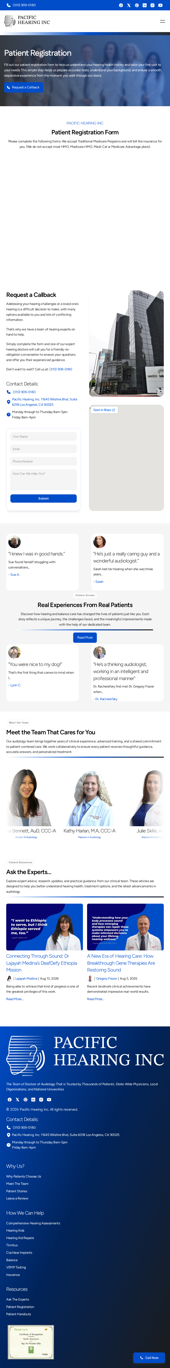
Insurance (13, 1275)
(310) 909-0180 (23, 5)
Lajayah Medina (26, 978)
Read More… (15, 999)
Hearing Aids (15, 1230)
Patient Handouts (18, 1314)
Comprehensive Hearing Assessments (33, 1223)
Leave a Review (17, 1198)
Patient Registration (20, 1307)
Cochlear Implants (19, 1253)
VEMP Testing (16, 1267)
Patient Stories (16, 1191)
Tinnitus (11, 1245)
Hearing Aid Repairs (20, 1238)
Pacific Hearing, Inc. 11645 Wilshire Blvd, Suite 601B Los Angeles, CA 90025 (65, 1135)
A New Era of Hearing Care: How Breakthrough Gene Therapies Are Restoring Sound (121, 963)
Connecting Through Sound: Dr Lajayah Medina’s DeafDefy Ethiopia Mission (42, 963)
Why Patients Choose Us (23, 1176)
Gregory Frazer (106, 978)
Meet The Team (17, 1184)
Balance (12, 1260)
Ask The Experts (17, 1299)
